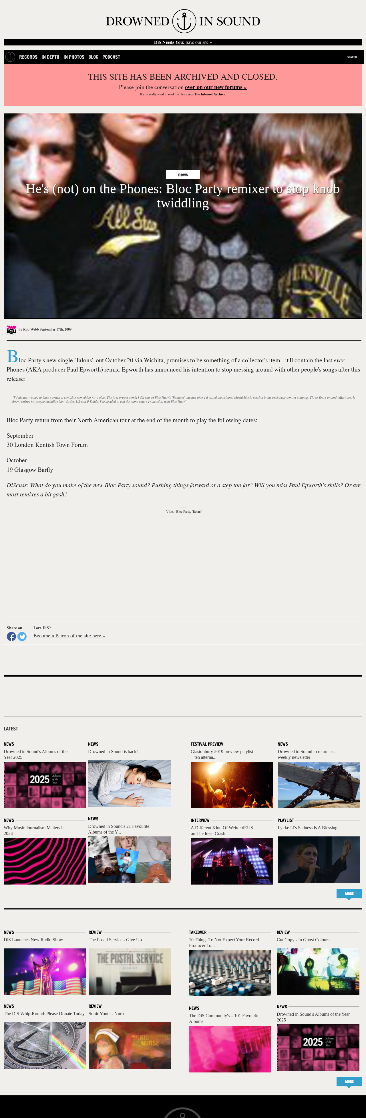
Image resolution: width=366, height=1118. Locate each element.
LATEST (11, 728)
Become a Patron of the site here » (69, 635)
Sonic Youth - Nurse (107, 1013)
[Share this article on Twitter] (22, 636)
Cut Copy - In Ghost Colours (303, 939)
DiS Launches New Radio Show (33, 939)
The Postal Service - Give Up (115, 939)
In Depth (50, 56)
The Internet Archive (209, 94)
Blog (93, 56)
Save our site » (183, 42)
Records (28, 56)
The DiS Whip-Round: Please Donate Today (44, 1013)
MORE (349, 893)
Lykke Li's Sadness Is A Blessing (307, 827)
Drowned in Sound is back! (113, 751)
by (28, 329)
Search (352, 57)
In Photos (73, 56)
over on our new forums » (216, 87)
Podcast (111, 56)
